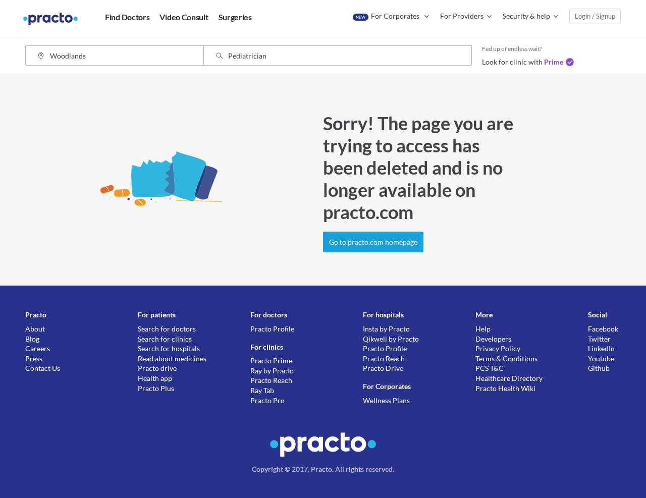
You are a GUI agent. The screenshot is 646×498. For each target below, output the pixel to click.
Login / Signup (595, 16)
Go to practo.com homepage (373, 242)
